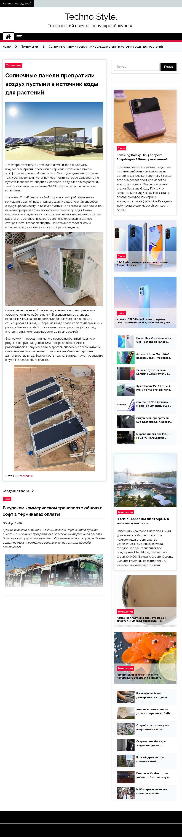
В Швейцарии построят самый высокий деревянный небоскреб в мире (153, 759)
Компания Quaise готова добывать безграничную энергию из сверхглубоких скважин (153, 775)
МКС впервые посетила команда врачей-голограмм (151, 791)
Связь (121, 148)
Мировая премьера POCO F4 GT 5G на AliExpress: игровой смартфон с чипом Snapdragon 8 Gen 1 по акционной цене (154, 436)
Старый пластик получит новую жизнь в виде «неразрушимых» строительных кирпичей (152, 727)
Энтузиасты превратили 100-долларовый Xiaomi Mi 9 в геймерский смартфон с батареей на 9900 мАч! (153, 420)
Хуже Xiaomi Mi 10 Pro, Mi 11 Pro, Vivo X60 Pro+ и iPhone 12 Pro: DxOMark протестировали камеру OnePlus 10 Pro (154, 388)
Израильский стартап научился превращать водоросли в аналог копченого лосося (138, 676)
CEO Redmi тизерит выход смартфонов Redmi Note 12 (142, 264)
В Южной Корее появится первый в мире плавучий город (143, 521)
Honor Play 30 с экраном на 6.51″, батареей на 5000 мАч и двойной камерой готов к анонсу (153, 340)
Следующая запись (16, 491)
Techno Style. (91, 17)
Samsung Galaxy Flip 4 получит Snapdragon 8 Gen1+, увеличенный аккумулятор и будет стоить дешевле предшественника (145, 157)
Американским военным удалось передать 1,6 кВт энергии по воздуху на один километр (153, 711)
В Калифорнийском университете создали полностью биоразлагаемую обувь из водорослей (151, 695)
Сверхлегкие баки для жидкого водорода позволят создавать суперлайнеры (151, 743)
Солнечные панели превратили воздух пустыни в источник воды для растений (51, 84)
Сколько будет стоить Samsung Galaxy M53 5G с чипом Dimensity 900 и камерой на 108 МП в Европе (152, 372)
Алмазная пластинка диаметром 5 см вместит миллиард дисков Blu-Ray (141, 619)
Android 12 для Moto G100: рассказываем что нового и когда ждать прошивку (153, 356)
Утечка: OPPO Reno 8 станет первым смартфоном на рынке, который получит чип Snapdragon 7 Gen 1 (143, 321)
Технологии (13, 65)
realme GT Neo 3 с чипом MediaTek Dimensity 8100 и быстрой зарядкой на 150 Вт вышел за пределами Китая (153, 404)
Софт (7, 498)
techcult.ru (27, 476)
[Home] (8, 36)
